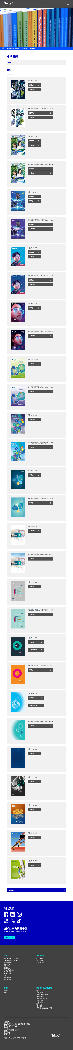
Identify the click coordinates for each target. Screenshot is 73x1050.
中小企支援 (7, 974)
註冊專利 (39, 996)
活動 (5, 993)
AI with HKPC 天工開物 (11, 958)
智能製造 (7, 964)
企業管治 (39, 993)
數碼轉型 (7, 966)
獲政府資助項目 (41, 998)
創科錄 (6, 991)
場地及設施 (7, 979)
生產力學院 (7, 972)
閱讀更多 (31, 85)
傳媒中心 (39, 1000)
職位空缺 (39, 1004)
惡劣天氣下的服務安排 (11, 1030)
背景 (38, 991)
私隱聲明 (7, 1022)
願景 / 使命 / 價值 (42, 995)
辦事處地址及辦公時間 (44, 1008)
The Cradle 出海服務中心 (12, 960)
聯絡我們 (11, 890)
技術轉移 (39, 958)
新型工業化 (7, 962)
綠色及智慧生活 (9, 970)
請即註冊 (9, 938)
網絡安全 (7, 968)
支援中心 (39, 960)
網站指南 (7, 1032)
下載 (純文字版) (33, 650)
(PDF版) (6, 1028)
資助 (5, 976)
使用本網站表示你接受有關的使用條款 (17, 1024)
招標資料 (39, 1006)
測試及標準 (7, 977)
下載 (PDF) (32, 89)
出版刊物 (39, 1002)
